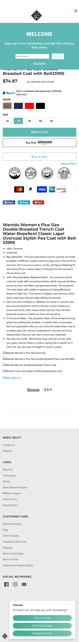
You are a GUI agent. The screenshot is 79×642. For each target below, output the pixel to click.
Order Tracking (11, 536)
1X (7, 121)
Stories (6, 481)
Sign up (58, 56)
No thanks (39, 63)
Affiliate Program (12, 493)
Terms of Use (10, 499)
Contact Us (9, 445)
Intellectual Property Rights (18, 565)
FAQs (5, 530)
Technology (9, 475)
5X (51, 121)
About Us (8, 469)
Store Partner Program (15, 487)
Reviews (33, 389)
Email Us (7, 451)
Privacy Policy (10, 505)
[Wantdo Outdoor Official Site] (36, 15)
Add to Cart (39, 132)
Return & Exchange (13, 553)
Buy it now (39, 156)
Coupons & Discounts (14, 542)
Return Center (10, 559)
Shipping (7, 548)
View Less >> (12, 377)
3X (29, 121)
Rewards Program (12, 524)
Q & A (48, 389)
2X (18, 120)
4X (40, 121)
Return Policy (68, 163)
